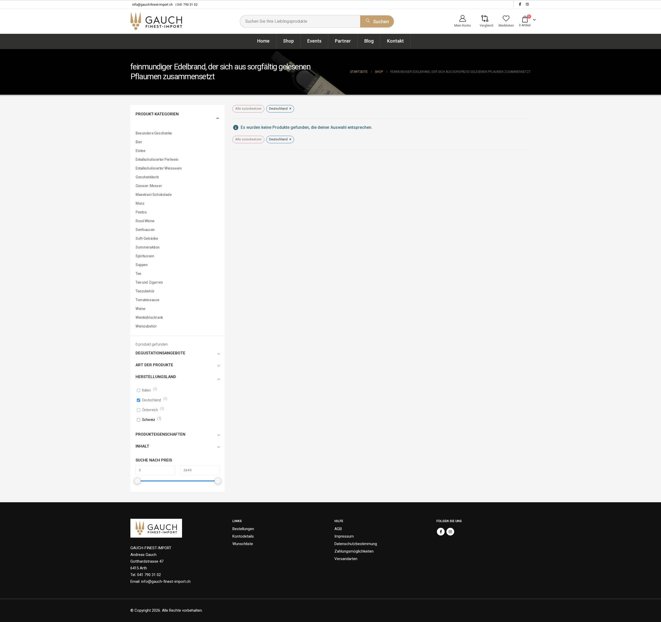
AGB (338, 529)
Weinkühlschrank (149, 317)
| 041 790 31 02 (187, 4)
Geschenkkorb (147, 177)
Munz (140, 203)
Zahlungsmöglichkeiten (354, 551)
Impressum (344, 536)
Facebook (441, 532)
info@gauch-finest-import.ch (152, 4)
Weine (140, 309)
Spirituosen (145, 256)
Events (314, 41)
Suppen (141, 265)
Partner (343, 41)
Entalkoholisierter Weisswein (159, 168)
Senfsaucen (145, 230)
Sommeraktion (148, 247)
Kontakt (395, 41)
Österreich (150, 410)
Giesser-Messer (149, 186)
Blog (369, 41)
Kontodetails (243, 536)
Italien (146, 390)
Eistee (140, 151)
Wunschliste (242, 543)
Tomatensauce (147, 300)
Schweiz (148, 420)
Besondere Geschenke (154, 133)
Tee (138, 274)
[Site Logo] (156, 21)
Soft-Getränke (147, 238)
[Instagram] (527, 4)
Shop (288, 41)
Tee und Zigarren (149, 282)
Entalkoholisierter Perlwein (157, 159)
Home (263, 41)
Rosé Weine (145, 221)
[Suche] (377, 20)
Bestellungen (243, 529)
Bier (139, 142)
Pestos (141, 212)
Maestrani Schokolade (154, 195)
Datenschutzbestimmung (355, 543)
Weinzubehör (146, 326)
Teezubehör (145, 291)
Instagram (450, 532)
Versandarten (345, 558)
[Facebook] (520, 4)
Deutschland (151, 400)
